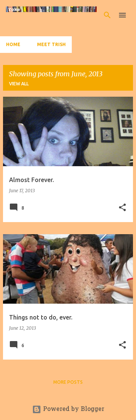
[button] (122, 208)
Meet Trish (51, 44)
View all (19, 83)
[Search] (107, 15)
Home (13, 44)
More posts (68, 382)
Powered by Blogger (72, 409)
